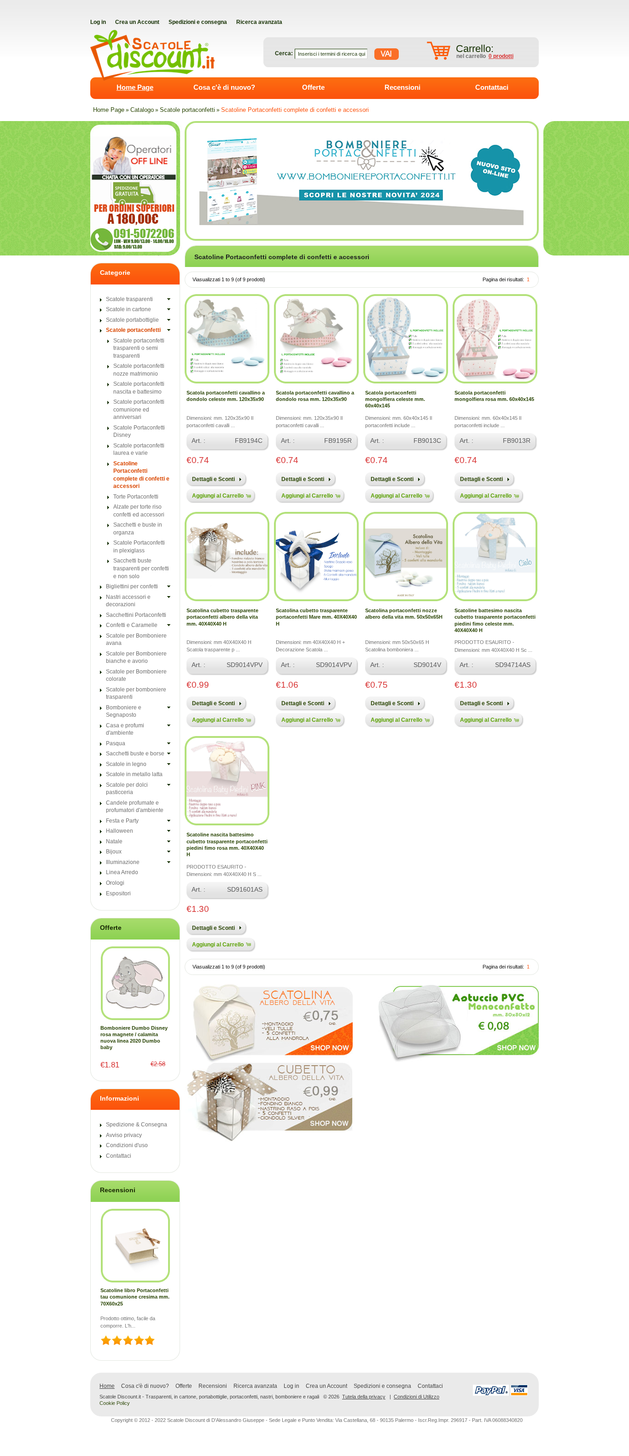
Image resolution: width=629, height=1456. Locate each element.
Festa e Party (122, 821)
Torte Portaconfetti (135, 496)
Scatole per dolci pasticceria (127, 789)
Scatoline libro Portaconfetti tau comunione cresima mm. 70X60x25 (134, 1297)
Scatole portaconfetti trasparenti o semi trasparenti (138, 348)
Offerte (313, 87)
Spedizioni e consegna (382, 1386)
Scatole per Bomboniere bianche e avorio (136, 657)
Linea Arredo (122, 872)
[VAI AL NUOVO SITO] (361, 180)
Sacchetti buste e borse (135, 753)
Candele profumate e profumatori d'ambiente (134, 807)
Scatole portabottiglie (132, 320)
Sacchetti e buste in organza (137, 529)
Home (107, 1386)
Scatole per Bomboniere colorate (136, 675)
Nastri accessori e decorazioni (128, 601)
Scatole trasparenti (129, 299)
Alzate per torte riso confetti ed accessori (138, 511)
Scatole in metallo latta (134, 774)
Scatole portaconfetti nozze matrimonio (138, 370)
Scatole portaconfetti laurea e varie (138, 449)
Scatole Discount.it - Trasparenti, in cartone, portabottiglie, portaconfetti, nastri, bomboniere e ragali (209, 1396)
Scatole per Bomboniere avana (136, 639)
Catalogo (142, 109)
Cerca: (284, 53)
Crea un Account (326, 1386)
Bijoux (114, 851)
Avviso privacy (124, 1135)
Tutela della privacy (363, 1396)
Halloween (119, 831)
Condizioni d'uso (127, 1145)
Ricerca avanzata (255, 1386)
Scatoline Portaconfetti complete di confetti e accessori (295, 109)
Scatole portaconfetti (187, 109)
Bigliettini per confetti (132, 586)
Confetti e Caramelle (131, 625)
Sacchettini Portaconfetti (136, 615)
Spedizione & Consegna (136, 1124)
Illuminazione (123, 862)
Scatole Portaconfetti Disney (139, 431)
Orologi (115, 883)
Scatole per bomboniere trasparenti (136, 693)
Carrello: (475, 48)
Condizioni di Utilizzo (416, 1396)
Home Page (134, 87)
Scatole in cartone (128, 309)
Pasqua (115, 743)
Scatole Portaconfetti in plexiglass (139, 546)
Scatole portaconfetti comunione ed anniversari (138, 409)
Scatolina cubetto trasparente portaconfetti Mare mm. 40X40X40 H (316, 617)
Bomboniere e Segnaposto (123, 711)
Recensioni (402, 87)
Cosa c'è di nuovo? (224, 87)
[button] (215, 478)
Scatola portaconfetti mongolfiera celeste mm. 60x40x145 (395, 399)
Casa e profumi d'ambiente (125, 729)
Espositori (118, 893)
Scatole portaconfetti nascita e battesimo (138, 388)
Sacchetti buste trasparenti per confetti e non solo (141, 568)
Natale (114, 841)
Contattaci (491, 87)
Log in (291, 1386)
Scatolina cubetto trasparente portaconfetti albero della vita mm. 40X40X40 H (222, 617)
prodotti (501, 56)
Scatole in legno (126, 764)
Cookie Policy (114, 1403)
